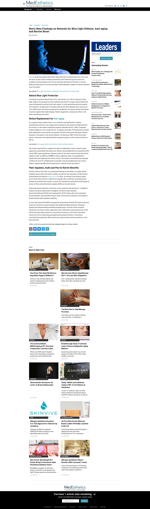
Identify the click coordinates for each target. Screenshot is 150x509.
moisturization (52, 176)
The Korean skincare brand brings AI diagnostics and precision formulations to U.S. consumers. (74, 431)
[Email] (30, 229)
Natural (31, 77)
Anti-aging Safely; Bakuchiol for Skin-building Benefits (55, 144)
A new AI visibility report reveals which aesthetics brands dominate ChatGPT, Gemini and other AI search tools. (74, 393)
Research (37, 25)
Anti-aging (59, 118)
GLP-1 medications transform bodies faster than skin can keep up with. (74, 280)
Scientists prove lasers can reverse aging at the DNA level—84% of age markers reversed (73, 354)
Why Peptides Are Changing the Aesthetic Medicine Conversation (101, 73)
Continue (84, 501)
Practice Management (96, 80)
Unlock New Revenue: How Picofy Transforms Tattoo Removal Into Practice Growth (101, 127)
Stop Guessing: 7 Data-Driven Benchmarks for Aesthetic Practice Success (101, 116)
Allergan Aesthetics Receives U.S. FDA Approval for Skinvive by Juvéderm (43, 423)
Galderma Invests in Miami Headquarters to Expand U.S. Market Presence (100, 106)
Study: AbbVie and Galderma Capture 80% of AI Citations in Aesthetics (73, 384)
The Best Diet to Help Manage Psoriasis (73, 310)
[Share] (35, 229)
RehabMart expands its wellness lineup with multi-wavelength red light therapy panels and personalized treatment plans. (43, 470)
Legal (32, 417)
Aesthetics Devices (36, 456)
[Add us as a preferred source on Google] (47, 229)
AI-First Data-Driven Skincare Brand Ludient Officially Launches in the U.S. (74, 423)
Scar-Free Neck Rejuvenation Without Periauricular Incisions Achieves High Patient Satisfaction (101, 95)
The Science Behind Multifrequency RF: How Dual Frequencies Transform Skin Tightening (41, 346)
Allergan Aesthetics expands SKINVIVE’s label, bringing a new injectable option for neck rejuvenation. (41, 431)
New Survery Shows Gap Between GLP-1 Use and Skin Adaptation (74, 274)
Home (30, 25)
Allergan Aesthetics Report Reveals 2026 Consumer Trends (74, 461)
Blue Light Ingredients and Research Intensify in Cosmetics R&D (58, 91)
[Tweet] (43, 229)
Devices (32, 340)
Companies (94, 101)
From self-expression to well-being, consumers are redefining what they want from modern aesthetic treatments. (74, 468)
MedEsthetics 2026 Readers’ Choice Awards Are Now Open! (101, 137)
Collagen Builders (67, 417)
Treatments (94, 90)
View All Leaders (106, 58)
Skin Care (45, 25)
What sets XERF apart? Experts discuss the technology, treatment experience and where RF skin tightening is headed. (42, 354)
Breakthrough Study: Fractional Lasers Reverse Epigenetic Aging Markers (74, 346)
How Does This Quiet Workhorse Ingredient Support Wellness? (43, 274)
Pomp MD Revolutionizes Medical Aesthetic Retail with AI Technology (101, 84)
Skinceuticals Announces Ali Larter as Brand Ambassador (41, 383)
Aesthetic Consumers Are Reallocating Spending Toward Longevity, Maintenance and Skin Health (102, 147)
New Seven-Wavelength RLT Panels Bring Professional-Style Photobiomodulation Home (43, 462)
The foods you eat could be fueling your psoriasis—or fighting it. (73, 316)
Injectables (65, 269)
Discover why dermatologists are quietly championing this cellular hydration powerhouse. (42, 281)
